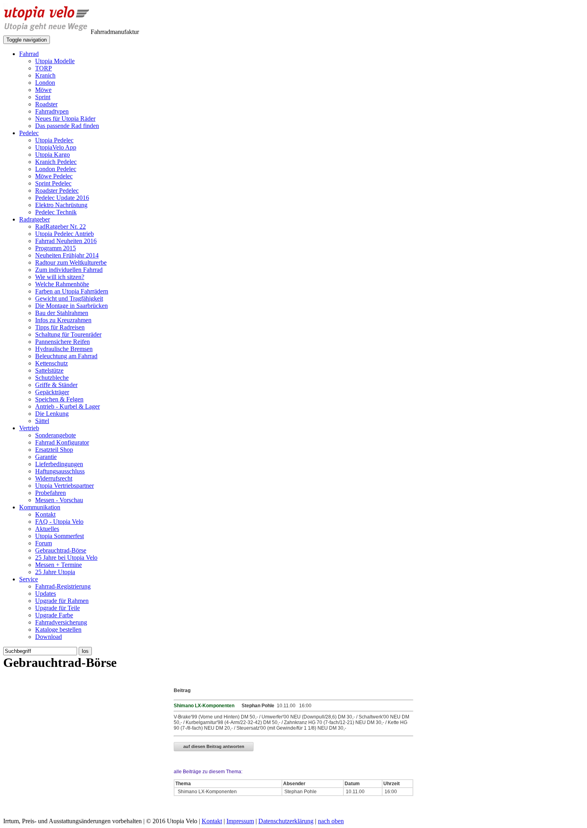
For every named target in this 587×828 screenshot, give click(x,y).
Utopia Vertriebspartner (64, 485)
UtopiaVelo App (55, 147)
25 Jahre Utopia (55, 572)
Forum (43, 543)
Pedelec (29, 133)
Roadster (46, 104)
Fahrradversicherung (61, 622)
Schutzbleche (52, 377)
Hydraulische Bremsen (64, 348)
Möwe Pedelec (54, 176)
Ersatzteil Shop (54, 449)
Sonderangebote (55, 435)
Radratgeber (34, 219)
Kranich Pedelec (56, 161)
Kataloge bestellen (58, 629)
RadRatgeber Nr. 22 (60, 226)
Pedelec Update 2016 (62, 197)
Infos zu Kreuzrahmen (63, 320)
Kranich (45, 75)
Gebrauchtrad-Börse (60, 550)
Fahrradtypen (52, 111)
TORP (43, 68)
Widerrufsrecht (53, 478)
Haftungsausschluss (60, 471)
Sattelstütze (49, 370)
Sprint (42, 97)
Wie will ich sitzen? (59, 276)
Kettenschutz (51, 363)
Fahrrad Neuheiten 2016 (66, 240)
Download (48, 636)
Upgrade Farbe (54, 615)
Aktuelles (47, 528)
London (45, 82)
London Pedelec (55, 169)
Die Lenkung (52, 413)
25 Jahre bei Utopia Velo (66, 557)
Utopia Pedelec (54, 140)
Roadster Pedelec (57, 190)
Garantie (46, 456)
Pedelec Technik (56, 212)
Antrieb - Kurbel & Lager (67, 406)
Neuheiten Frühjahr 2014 (67, 255)
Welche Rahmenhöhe (62, 284)
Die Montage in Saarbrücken (71, 305)
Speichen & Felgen (59, 399)
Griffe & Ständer (56, 384)
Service (28, 579)
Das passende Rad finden (67, 125)
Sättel (42, 420)
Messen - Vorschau (59, 500)
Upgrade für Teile (57, 608)
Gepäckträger (52, 392)
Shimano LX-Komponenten (206, 791)
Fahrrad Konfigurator (62, 442)
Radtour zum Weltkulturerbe (71, 262)
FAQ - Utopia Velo (59, 521)
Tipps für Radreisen (60, 327)
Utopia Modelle (55, 61)
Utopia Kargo (52, 154)
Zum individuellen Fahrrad (69, 269)
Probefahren (50, 492)
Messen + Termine (58, 564)
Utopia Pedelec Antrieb (64, 233)
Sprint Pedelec (53, 183)
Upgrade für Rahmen (62, 600)
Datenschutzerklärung (285, 821)
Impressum (240, 821)
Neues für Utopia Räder (65, 118)
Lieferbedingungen (59, 464)
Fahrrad (29, 53)
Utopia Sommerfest (59, 536)
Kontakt (45, 514)
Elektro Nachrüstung (61, 205)
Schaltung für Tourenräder (68, 334)
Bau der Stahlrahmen (61, 312)
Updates (45, 593)
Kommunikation (39, 507)
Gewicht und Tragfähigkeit (69, 298)
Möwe (43, 89)
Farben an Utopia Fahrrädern (71, 291)
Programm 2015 (55, 248)
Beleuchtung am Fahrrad (66, 356)
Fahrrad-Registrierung (63, 586)
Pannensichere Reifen (62, 341)
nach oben (331, 821)
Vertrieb (29, 428)
